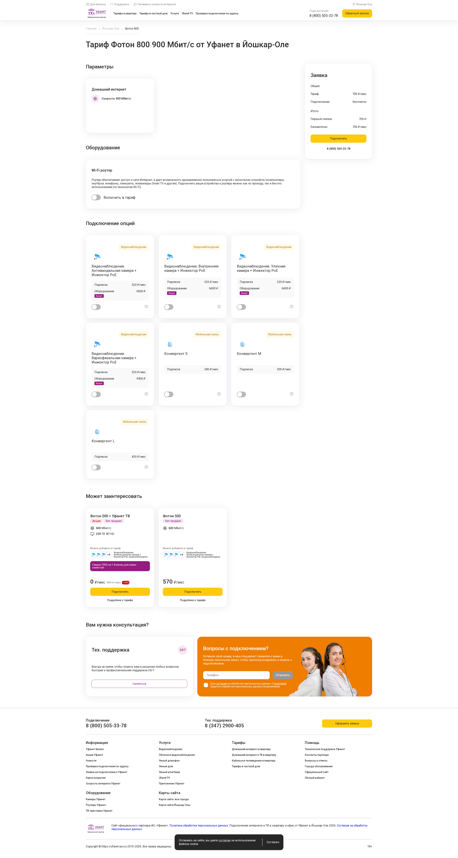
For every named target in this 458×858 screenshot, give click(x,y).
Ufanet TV (187, 13)
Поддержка (121, 4)
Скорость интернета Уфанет (103, 783)
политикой (280, 683)
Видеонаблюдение (170, 749)
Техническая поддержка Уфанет (325, 749)
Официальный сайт (316, 772)
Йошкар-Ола (364, 4)
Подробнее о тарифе (120, 600)
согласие (221, 683)
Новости (91, 760)
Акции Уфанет (94, 754)
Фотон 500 (172, 516)
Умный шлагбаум (169, 772)
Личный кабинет (315, 777)
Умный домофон (169, 760)
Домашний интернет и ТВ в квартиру (254, 754)
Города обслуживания (319, 766)
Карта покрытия (96, 777)
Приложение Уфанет (171, 783)
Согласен (273, 842)
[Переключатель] (96, 197)
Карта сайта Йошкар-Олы (174, 805)
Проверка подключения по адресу (217, 13)
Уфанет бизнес (95, 749)
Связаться (139, 683)
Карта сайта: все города (174, 799)
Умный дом (166, 766)
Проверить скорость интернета (157, 4)
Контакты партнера (317, 754)
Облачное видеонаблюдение (177, 754)
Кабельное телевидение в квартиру (253, 760)
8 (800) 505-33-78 (324, 15)
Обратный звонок (357, 13)
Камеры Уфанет (95, 799)
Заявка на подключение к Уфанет (106, 772)
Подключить (338, 138)
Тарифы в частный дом (153, 13)
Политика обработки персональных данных (198, 825)
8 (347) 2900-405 (224, 726)
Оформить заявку (347, 723)
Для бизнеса (98, 4)
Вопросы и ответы (316, 760)
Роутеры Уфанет (96, 805)
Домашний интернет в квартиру (251, 749)
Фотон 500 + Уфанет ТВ (110, 516)
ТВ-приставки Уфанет (99, 810)
